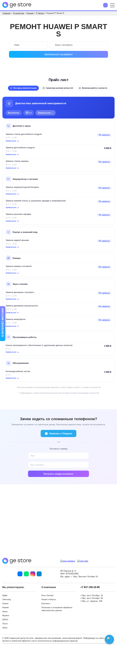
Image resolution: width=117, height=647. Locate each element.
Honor (4, 611)
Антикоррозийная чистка (18, 371)
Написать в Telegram (60, 433)
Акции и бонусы (48, 599)
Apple (4, 595)
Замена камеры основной (19, 266)
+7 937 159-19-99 (90, 587)
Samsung (6, 599)
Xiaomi (5, 603)
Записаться (11, 141)
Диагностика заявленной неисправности (40, 103)
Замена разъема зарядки (18, 214)
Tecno (5, 623)
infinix (4, 628)
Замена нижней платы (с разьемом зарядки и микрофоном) (36, 201)
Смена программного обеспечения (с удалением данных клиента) (39, 345)
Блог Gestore (47, 595)
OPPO (5, 620)
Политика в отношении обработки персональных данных (56, 609)
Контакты (45, 603)
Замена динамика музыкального (22, 306)
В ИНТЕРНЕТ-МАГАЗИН (2, 322)
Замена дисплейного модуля (20, 147)
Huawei (5, 607)
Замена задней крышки (17, 240)
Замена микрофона (15, 319)
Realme (5, 615)
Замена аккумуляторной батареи (22, 187)
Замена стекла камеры (17, 161)
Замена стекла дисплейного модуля (24, 134)
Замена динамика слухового (20, 292)
